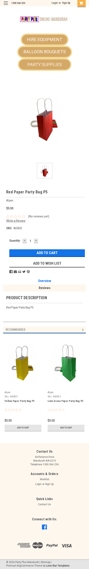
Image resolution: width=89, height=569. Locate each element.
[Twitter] (24, 271)
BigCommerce (25, 565)
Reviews (45, 288)
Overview (44, 281)
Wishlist (44, 479)
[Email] (15, 271)
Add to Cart (23, 428)
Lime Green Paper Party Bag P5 (65, 401)
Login (55, 2)
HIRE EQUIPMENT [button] (44, 39)
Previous (77, 330)
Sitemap (45, 562)
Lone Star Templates (58, 565)
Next (83, 330)
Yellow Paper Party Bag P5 (19, 401)
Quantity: (14, 240)
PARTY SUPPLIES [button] (44, 64)
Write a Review (15, 220)
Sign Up (66, 2)
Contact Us (44, 504)
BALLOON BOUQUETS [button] (44, 51)
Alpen (7, 392)
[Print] (19, 271)
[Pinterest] (28, 271)
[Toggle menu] (5, 5)
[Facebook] (11, 271)
